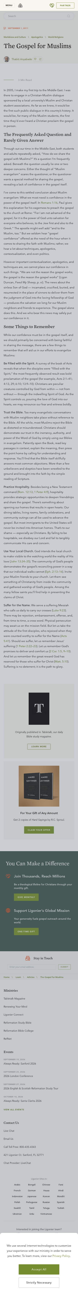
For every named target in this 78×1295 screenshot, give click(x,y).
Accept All (39, 1269)
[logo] (20, 5)
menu (9, 5)
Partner (65, 5)
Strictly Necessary (39, 1282)
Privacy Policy (61, 1256)
